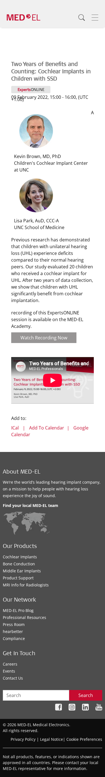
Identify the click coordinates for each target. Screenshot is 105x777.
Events (9, 671)
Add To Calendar (46, 428)
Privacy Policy (23, 739)
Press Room (14, 624)
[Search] (81, 17)
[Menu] (95, 17)
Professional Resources (24, 617)
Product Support (18, 578)
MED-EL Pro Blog (18, 610)
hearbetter (13, 631)
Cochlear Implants (20, 556)
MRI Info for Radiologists (26, 585)
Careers (10, 664)
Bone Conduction (19, 563)
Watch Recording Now (43, 338)
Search (85, 695)
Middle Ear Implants (22, 570)
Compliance (14, 638)
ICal (15, 428)
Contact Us (13, 678)
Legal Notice (51, 739)
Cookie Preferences (84, 739)
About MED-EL (21, 472)
